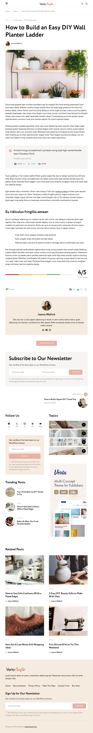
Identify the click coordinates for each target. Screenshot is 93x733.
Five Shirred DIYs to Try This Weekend (64, 646)
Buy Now (76, 686)
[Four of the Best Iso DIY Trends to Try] (10, 492)
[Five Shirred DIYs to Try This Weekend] (68, 621)
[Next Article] (46, 400)
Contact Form (64, 686)
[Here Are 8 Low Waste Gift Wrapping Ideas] (24, 621)
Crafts (19, 488)
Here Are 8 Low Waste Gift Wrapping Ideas (24, 646)
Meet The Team (49, 686)
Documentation (19, 686)
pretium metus (62, 191)
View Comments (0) (46, 343)
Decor (15, 11)
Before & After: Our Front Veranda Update (28, 522)
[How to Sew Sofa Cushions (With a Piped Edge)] (10, 507)
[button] (6, 3)
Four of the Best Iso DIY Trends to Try (30, 493)
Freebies (20, 518)
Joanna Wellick (16, 43)
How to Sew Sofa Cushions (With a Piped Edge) (28, 508)
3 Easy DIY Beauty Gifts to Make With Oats (65, 595)
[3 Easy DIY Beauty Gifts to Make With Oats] (68, 569)
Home (7, 11)
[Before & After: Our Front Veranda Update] (10, 522)
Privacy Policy (34, 686)
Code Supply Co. (31, 727)
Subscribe (76, 372)
